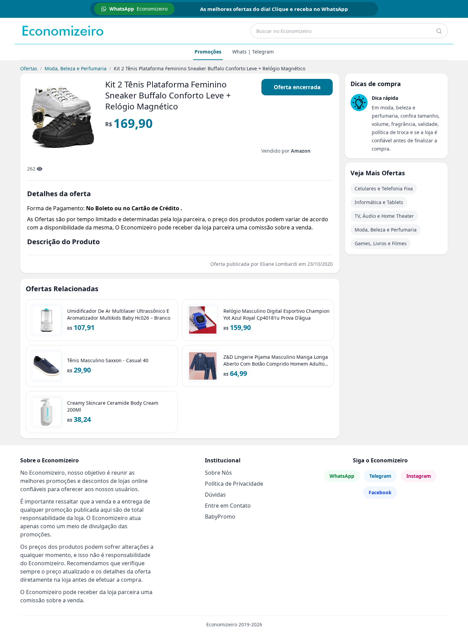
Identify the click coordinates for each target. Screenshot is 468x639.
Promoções (208, 51)
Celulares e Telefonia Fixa (384, 188)
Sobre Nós (218, 472)
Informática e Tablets (379, 202)
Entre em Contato (228, 505)
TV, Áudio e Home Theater (384, 216)
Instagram (418, 476)
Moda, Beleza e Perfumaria (76, 68)
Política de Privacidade (234, 483)
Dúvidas (215, 494)
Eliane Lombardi (278, 264)
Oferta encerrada (297, 87)
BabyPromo (220, 516)
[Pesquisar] (439, 30)
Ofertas (28, 68)
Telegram (380, 476)
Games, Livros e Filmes (381, 243)
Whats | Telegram (253, 51)
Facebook (380, 492)
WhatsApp (342, 476)
